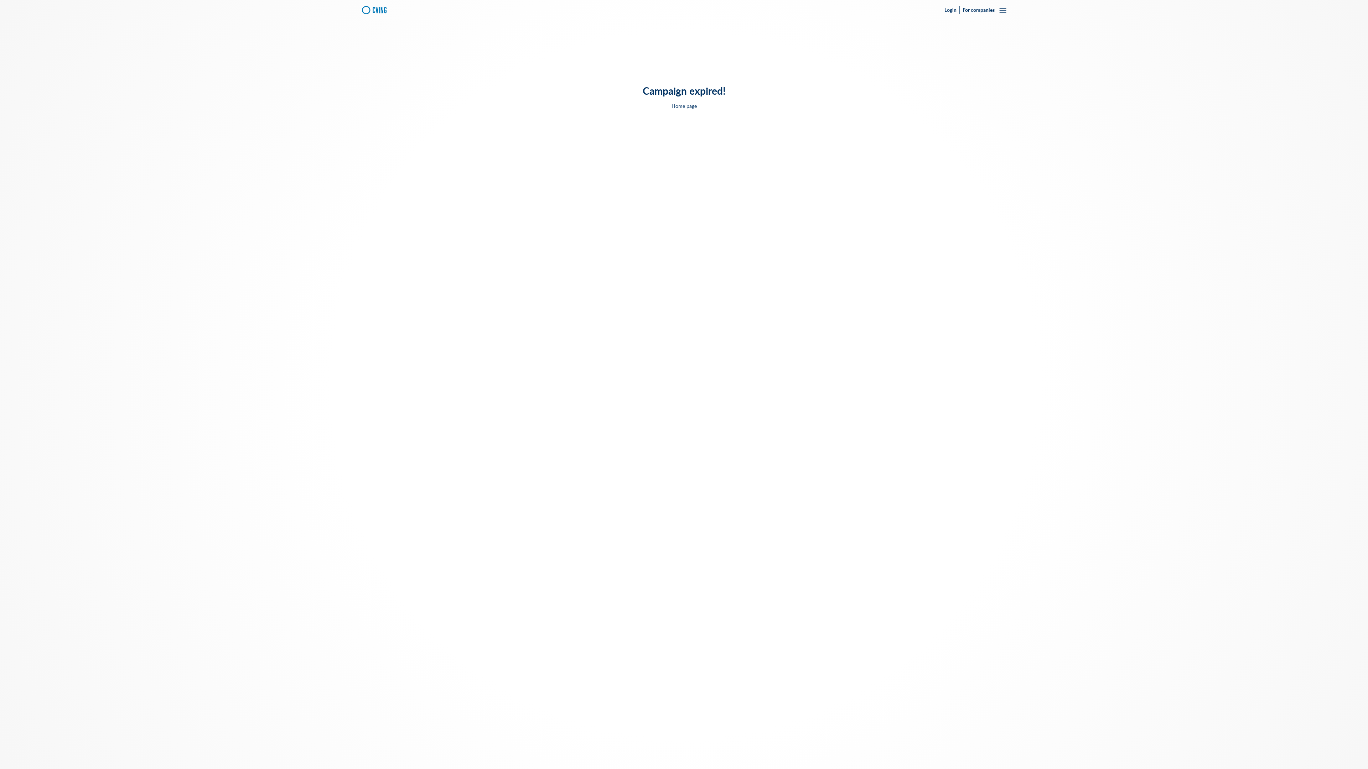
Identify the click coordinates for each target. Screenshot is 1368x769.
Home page (684, 106)
